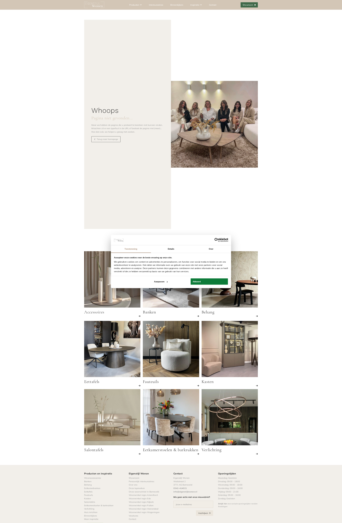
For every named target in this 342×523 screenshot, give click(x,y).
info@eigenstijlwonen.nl (185, 491)
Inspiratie (194, 4)
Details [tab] (171, 249)
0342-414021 (180, 488)
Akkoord (197, 281)
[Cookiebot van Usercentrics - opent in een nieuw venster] (216, 240)
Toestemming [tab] (131, 249)
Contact (212, 4)
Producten (134, 4)
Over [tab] (211, 249)
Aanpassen (159, 281)
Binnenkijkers (176, 4)
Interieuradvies (156, 4)
